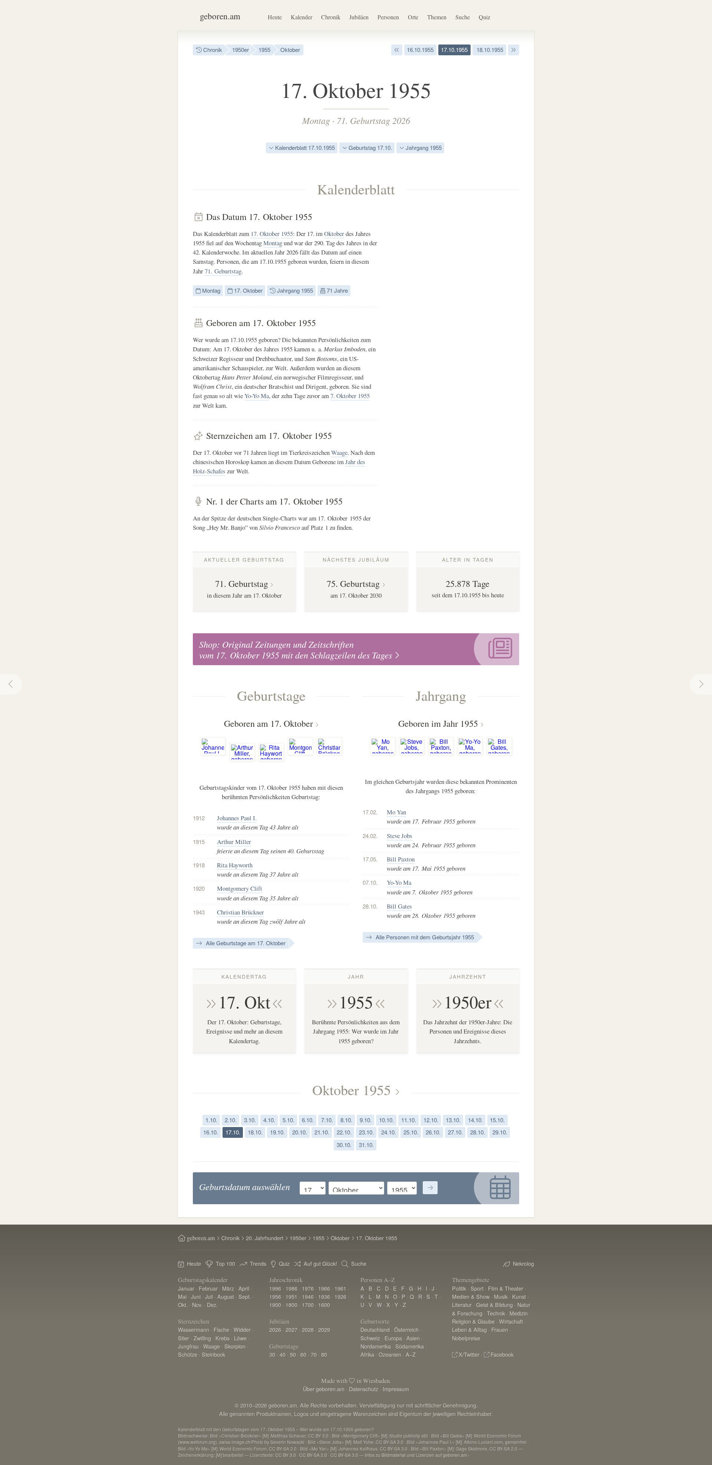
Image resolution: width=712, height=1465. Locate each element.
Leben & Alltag (469, 1329)
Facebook (502, 1354)
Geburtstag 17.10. (369, 147)
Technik (496, 1313)
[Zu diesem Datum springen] (430, 1188)
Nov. (197, 1304)
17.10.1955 (454, 49)
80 (324, 1354)
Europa (393, 1338)
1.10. (211, 1120)
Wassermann (193, 1329)
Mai (182, 1296)
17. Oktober (265, 233)
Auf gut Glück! (320, 1263)
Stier (183, 1338)
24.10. (388, 1132)
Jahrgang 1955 (423, 147)
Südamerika (409, 1346)
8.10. (346, 1120)
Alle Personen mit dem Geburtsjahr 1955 (424, 937)
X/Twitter (469, 1354)
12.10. (430, 1120)
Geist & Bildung (494, 1304)
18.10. (255, 1132)
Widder (242, 1329)
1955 (264, 49)
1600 (324, 1304)
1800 (291, 1304)
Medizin (519, 1313)
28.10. (477, 1132)
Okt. (183, 1304)
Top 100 (225, 1263)
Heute (275, 17)
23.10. (366, 1132)
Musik (501, 1296)
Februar (208, 1288)
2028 (308, 1329)
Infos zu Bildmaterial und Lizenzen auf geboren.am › (417, 1455)
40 (283, 1354)
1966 (324, 1288)
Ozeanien (390, 1354)
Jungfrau (188, 1346)
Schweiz (370, 1338)
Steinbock (213, 1354)
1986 (291, 1288)
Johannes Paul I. (237, 818)
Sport (477, 1288)
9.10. (366, 1120)
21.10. (321, 1132)
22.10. (344, 1132)
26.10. (433, 1132)
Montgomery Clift (239, 888)
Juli (209, 1296)
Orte (413, 17)
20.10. (299, 1132)
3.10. (250, 1120)
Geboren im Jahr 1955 (438, 723)
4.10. (269, 1120)
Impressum (396, 1389)
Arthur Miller (234, 841)
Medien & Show (471, 1296)
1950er (240, 49)
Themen (436, 17)
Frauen (499, 1329)
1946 (308, 1296)
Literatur (462, 1304)
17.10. (232, 1132)
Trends (258, 1263)
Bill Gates (399, 906)
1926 (340, 1296)
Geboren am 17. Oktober (268, 723)
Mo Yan (396, 812)
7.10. (327, 1120)
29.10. (499, 1132)
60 (303, 1354)
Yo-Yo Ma (256, 395)
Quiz (484, 17)
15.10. (497, 1120)
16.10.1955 (420, 49)
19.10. (277, 1132)
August (225, 1296)
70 (314, 1354)
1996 (275, 1288)
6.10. (308, 1120)
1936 (324, 1296)
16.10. (210, 1132)
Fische (221, 1329)
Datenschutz (363, 1389)
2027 (291, 1329)
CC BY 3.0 (285, 1455)
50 (293, 1354)
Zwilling (202, 1338)
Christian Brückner (240, 912)
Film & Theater (505, 1288)
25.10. (410, 1132)
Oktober (290, 49)
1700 (308, 1304)
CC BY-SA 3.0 (344, 1455)
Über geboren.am (324, 1389)
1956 (275, 1296)
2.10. (231, 1120)
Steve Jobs (399, 835)
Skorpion (234, 1346)
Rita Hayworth (235, 865)
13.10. (453, 1120)
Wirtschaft (511, 1321)
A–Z (411, 1354)
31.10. (366, 1145)
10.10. (386, 1120)
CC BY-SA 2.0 (313, 1455)
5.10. (288, 1120)
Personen (388, 17)
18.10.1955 (489, 49)
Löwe (240, 1338)
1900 (275, 1304)
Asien (413, 1338)
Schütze (187, 1354)
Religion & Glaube (473, 1321)
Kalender (301, 17)
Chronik (330, 17)
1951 (291, 1296)
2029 (324, 1329)
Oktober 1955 (351, 1089)
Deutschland (375, 1329)
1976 (308, 1288)
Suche (462, 17)
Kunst (519, 1296)
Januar (186, 1288)
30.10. (344, 1145)
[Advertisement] (463, 322)
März (228, 1288)
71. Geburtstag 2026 (373, 120)
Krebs (222, 1338)
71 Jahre (336, 290)
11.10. (408, 1120)
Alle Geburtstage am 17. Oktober (245, 943)
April (243, 1288)
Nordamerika (375, 1346)
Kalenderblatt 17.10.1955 (304, 147)
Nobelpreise (466, 1338)
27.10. (455, 1132)
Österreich (406, 1329)
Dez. (212, 1304)
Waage (339, 452)
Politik (459, 1288)
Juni (196, 1296)
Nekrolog (523, 1263)
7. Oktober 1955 (350, 395)
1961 (340, 1288)
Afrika (367, 1354)
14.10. (475, 1120)
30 (272, 1354)
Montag (316, 120)
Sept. (244, 1296)
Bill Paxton (401, 859)
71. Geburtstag (223, 271)
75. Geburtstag (353, 583)
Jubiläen (359, 17)
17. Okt (244, 1001)
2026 (275, 1329)
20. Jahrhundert (264, 1238)
